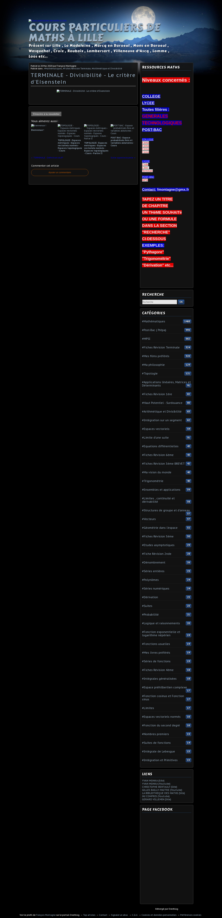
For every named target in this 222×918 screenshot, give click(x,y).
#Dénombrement (153, 562)
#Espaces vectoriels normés (161, 716)
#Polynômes (150, 580)
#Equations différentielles (160, 446)
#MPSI (146, 338)
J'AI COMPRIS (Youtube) (156, 796)
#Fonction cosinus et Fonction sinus (163, 697)
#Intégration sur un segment (162, 420)
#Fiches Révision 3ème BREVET (163, 463)
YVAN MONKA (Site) (153, 780)
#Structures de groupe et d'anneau (166, 510)
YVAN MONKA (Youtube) (156, 783)
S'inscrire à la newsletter (46, 114)
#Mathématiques (53, 68)
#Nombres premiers (155, 734)
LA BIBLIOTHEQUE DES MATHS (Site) (163, 793)
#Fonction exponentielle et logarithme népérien (161, 633)
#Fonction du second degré (161, 725)
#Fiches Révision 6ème (158, 455)
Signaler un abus (119, 915)
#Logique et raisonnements (161, 623)
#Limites (148, 708)
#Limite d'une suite (155, 437)
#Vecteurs (149, 519)
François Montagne (46, 915)
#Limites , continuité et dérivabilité (158, 500)
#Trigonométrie (152, 481)
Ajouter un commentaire (60, 172)
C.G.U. (135, 915)
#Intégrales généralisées (159, 678)
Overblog (173, 909)
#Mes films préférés (155, 356)
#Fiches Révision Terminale (77, 68)
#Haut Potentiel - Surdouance (162, 403)
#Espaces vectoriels (155, 429)
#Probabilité (150, 614)
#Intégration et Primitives (160, 760)
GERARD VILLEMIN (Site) (156, 799)
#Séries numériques (155, 588)
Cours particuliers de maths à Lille (94, 32)
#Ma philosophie (153, 365)
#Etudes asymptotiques (158, 545)
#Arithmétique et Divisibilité (107, 68)
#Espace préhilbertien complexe (164, 687)
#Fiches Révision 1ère (157, 394)
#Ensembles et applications (161, 489)
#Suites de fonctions (156, 742)
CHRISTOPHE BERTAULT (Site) (159, 786)
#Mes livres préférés (156, 652)
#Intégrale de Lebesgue (158, 751)
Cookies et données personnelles (159, 915)
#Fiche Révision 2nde (156, 553)
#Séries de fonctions (156, 661)
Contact (103, 915)
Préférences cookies (190, 915)
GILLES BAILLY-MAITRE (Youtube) (162, 790)
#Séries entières (153, 571)
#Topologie (150, 373)
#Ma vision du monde (156, 472)
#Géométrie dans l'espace (160, 527)
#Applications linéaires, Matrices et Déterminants (166, 383)
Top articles (89, 915)
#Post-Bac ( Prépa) (154, 330)
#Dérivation (150, 597)
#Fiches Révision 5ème (158, 536)
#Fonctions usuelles (156, 644)
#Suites (147, 606)
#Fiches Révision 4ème (158, 670)
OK (181, 302)
